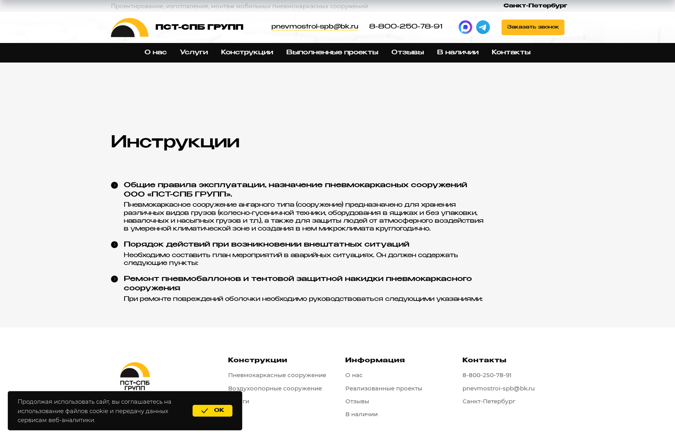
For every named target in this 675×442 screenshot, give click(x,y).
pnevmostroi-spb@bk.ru (314, 27)
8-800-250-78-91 (405, 27)
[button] (533, 27)
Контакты (511, 53)
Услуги (194, 53)
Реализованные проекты (383, 388)
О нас (156, 53)
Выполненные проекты (332, 53)
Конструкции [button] (247, 53)
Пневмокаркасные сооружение (277, 375)
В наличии (458, 53)
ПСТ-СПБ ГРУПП (199, 28)
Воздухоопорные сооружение (275, 388)
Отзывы (407, 53)
